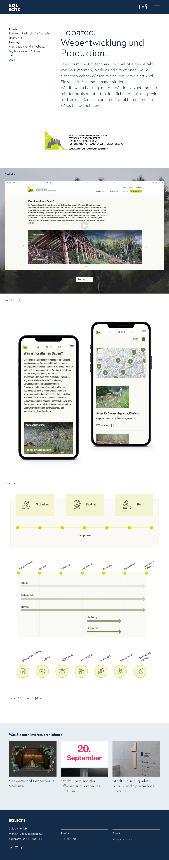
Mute (157, 268)
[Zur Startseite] (14, 7)
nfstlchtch (122, 839)
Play (7, 268)
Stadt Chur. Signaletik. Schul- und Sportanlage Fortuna (133, 786)
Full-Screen (161, 268)
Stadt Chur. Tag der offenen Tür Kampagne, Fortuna (81, 786)
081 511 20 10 (68, 839)
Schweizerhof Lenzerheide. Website (32, 783)
